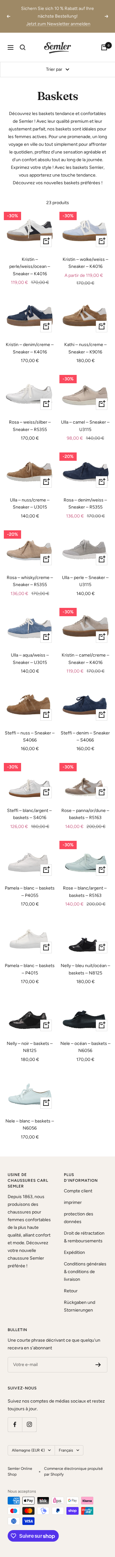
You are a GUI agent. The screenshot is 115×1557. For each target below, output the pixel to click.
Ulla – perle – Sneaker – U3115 (85, 581)
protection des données (78, 1217)
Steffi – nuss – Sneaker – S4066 (30, 736)
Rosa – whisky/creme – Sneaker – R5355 (30, 581)
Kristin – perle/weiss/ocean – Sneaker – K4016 (29, 267)
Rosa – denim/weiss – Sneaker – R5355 (85, 503)
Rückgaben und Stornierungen (79, 1306)
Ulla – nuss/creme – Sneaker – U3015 (30, 503)
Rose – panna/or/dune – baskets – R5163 (85, 814)
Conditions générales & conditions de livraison (85, 1271)
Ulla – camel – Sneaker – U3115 (85, 425)
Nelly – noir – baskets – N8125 (30, 1047)
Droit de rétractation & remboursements (84, 1237)
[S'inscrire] (98, 1364)
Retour (71, 1291)
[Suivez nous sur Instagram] (29, 1424)
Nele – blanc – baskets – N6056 (29, 1124)
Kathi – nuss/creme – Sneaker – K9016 (85, 348)
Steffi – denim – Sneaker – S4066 (85, 736)
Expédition (74, 1252)
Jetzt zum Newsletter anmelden (58, 24)
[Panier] (104, 47)
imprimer (73, 1202)
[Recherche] (23, 47)
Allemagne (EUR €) (28, 1450)
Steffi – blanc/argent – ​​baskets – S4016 (30, 814)
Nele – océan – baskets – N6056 (85, 1047)
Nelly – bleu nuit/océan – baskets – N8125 (85, 969)
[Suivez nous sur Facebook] (15, 1424)
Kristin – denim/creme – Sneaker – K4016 (30, 348)
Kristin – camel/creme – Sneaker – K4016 (85, 658)
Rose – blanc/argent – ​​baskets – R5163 (85, 891)
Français (66, 1450)
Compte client (78, 1191)
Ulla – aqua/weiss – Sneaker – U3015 (30, 658)
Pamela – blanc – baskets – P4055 (30, 891)
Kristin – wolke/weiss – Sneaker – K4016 (85, 263)
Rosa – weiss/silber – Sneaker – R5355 (30, 425)
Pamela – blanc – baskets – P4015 (30, 969)
